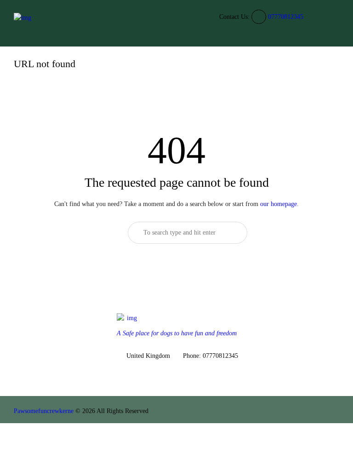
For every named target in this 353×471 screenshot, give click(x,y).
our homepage (278, 204)
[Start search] (231, 232)
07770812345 (285, 16)
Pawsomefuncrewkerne (44, 411)
